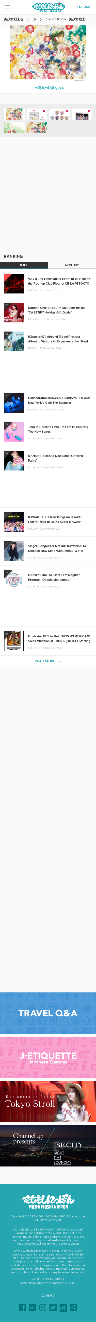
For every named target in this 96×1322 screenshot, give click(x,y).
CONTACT (48, 1295)
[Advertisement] (48, 196)
